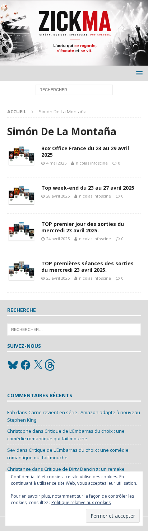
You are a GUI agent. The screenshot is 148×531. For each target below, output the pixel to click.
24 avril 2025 (58, 238)
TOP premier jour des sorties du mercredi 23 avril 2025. (82, 227)
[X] (38, 365)
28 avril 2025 (58, 196)
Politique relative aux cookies (81, 502)
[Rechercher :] (74, 89)
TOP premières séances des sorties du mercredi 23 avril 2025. (87, 266)
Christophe (19, 431)
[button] (138, 73)
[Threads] (50, 365)
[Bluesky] (13, 365)
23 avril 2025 (58, 278)
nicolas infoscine (92, 163)
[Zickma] (74, 61)
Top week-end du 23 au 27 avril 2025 (87, 187)
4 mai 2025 (56, 163)
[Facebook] (25, 365)
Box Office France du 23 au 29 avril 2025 (85, 151)
